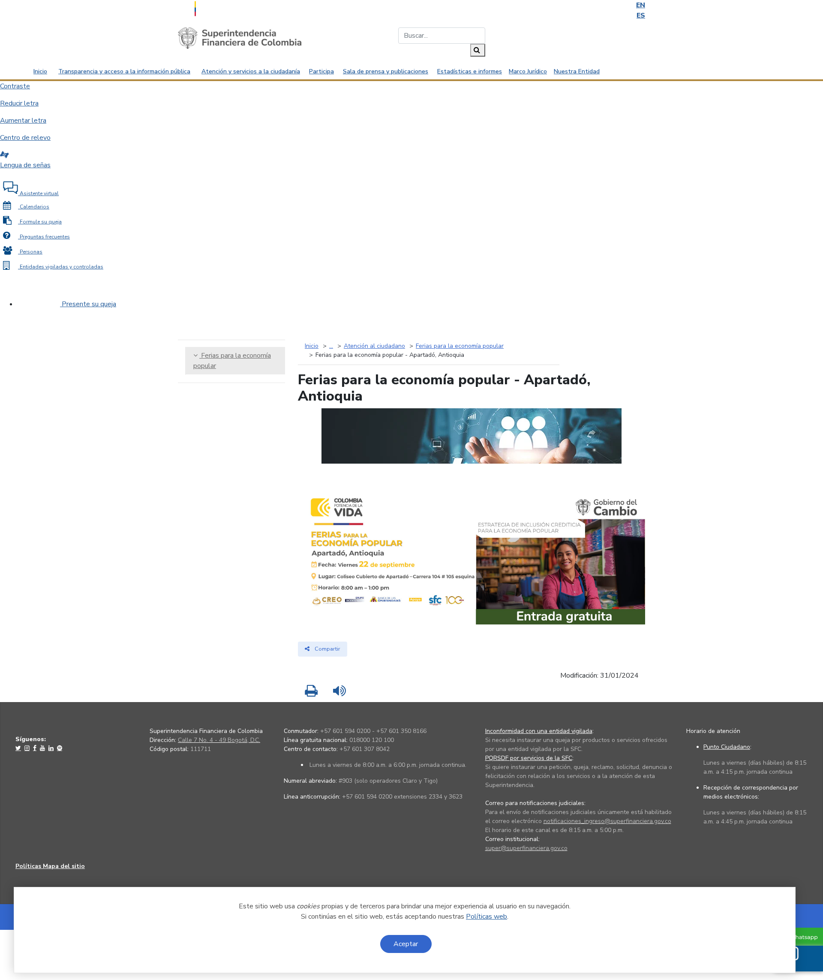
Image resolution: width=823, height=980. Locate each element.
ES (641, 15)
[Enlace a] (19, 748)
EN (640, 5)
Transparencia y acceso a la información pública (124, 71)
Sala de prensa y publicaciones (385, 71)
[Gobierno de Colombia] (216, 7)
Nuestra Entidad (577, 71)
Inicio (40, 71)
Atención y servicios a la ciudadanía (250, 71)
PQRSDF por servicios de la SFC (528, 758)
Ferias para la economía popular (232, 361)
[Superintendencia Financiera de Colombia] (239, 37)
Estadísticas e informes (469, 71)
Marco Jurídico (528, 71)
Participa (321, 71)
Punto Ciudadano (726, 747)
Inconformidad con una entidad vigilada (538, 731)
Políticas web (486, 916)
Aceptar (405, 944)
